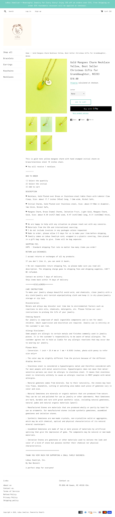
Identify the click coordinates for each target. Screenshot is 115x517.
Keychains (8, 71)
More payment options (80, 113)
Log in (28, 11)
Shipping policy (11, 500)
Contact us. (8, 488)
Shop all (7, 52)
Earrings (7, 64)
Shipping (73, 83)
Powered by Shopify (37, 512)
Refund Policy (10, 494)
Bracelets (8, 58)
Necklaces (8, 77)
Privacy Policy (10, 497)
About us (7, 485)
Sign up (38, 11)
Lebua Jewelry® (23, 512)
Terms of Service (11, 491)
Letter (72, 90)
